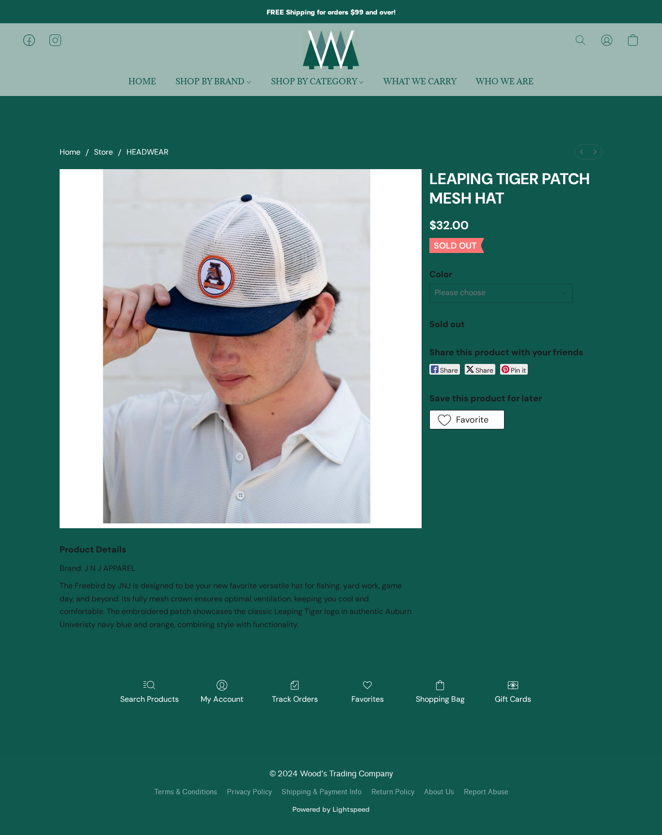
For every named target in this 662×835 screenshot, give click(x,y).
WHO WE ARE (505, 81)
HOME (142, 81)
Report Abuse (486, 792)
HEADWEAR (147, 152)
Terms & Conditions (185, 792)
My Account (222, 699)
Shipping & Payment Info (322, 792)
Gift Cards (513, 699)
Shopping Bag (440, 699)
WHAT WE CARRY (420, 81)
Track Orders (295, 699)
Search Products (149, 699)
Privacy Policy (249, 792)
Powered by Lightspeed (331, 809)
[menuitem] (581, 152)
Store (103, 152)
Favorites (367, 699)
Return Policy (392, 792)
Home (70, 152)
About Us (439, 792)
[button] (331, 50)
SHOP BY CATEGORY (315, 81)
